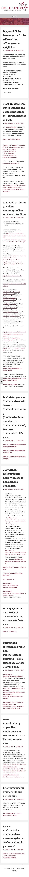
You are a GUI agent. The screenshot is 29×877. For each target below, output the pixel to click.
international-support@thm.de (11, 163)
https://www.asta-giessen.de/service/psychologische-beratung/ (13, 696)
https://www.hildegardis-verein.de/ (12, 276)
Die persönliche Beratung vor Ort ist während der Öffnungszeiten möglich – (14, 39)
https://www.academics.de (10, 384)
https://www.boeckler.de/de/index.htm (13, 264)
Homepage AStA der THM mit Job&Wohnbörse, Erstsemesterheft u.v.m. (13, 616)
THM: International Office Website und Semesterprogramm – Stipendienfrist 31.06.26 (14, 112)
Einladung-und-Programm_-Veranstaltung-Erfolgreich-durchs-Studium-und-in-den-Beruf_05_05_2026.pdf (14, 147)
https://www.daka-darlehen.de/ (11, 292)
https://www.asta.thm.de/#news (11, 708)
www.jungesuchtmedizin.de (10, 312)
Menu (15, 16)
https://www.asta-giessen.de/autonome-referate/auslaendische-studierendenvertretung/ (14, 855)
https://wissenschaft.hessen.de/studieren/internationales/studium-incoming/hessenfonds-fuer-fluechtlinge (14, 767)
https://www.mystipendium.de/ (14, 234)
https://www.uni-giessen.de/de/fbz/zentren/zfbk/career (15, 561)
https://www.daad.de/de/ (10, 308)
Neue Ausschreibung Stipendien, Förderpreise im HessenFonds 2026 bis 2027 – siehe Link (14, 731)
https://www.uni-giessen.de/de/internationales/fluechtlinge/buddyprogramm (14, 593)
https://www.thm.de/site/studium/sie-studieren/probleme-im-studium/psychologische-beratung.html (13, 704)
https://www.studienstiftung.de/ (17, 242)
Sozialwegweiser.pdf (8, 579)
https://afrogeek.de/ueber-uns (11, 316)
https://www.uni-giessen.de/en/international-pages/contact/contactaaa (10, 585)
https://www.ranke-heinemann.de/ (12, 262)
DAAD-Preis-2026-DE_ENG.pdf (11, 139)
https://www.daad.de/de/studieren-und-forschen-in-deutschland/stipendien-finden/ (14, 258)
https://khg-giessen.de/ (9, 304)
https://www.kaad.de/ (9, 294)
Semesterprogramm (10, 127)
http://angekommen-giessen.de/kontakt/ (14, 688)
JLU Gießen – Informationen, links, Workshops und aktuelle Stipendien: (13, 477)
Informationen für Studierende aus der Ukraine (13, 792)
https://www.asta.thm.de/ (10, 631)
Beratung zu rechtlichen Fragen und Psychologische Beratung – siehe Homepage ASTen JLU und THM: (14, 655)
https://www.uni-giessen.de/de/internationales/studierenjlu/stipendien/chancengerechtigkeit (15, 552)
